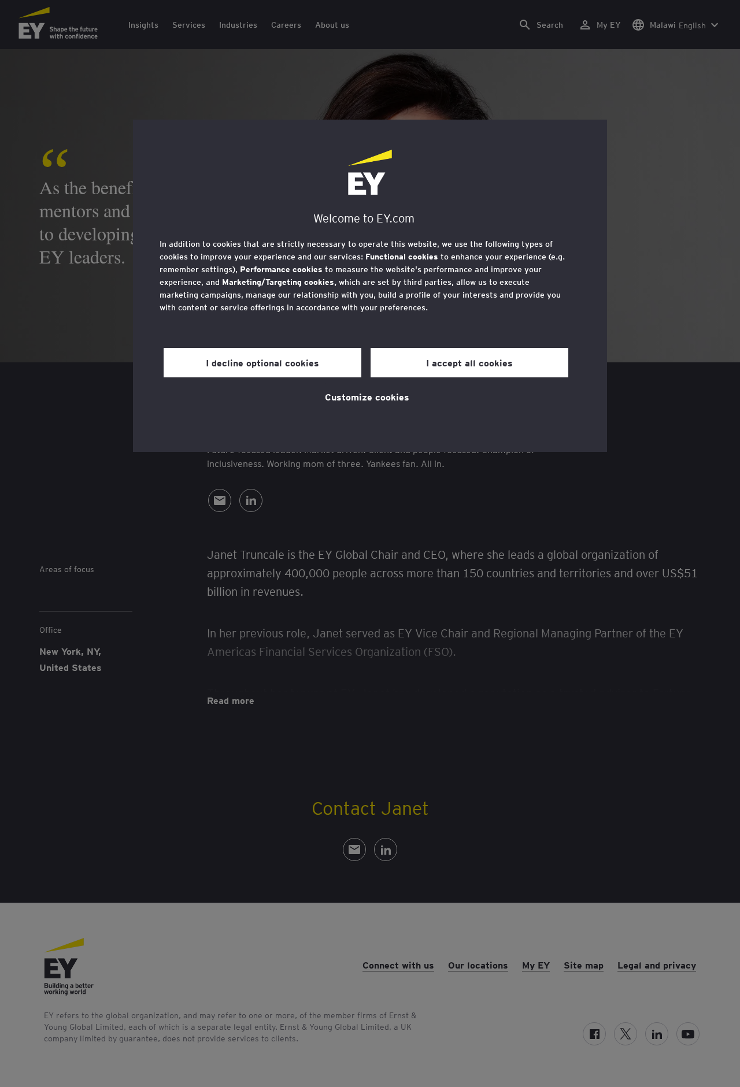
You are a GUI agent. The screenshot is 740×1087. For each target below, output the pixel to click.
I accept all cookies (469, 362)
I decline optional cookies (262, 362)
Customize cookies (367, 396)
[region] (370, 286)
